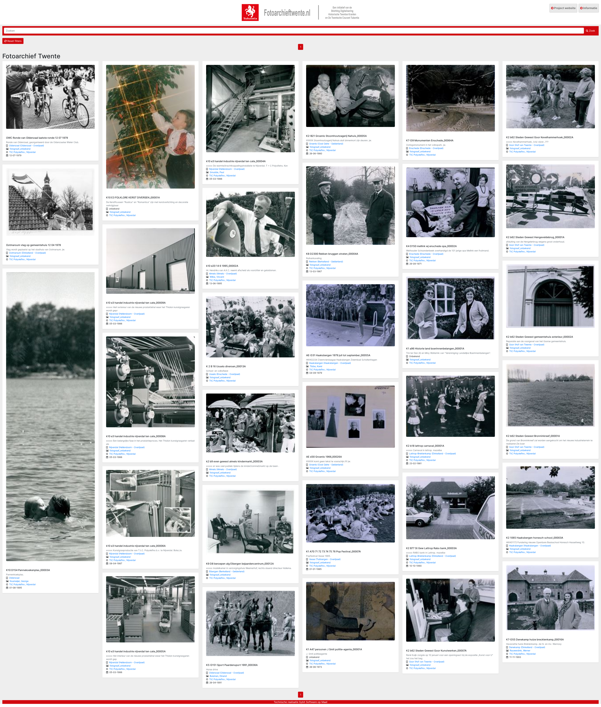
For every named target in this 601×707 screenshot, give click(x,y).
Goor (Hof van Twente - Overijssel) (426, 661)
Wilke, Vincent (217, 276)
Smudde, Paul (217, 172)
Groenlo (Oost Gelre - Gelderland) (326, 143)
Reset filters (14, 41)
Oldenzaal (14, 577)
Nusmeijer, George (19, 581)
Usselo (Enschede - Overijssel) (224, 374)
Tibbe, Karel (316, 366)
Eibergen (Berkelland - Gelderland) (226, 571)
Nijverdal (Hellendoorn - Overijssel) (127, 313)
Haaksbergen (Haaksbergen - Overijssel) (330, 363)
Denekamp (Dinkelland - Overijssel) (527, 647)
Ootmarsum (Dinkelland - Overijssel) (27, 252)
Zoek (591, 30)
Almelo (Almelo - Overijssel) (223, 273)
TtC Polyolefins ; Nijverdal (22, 152)
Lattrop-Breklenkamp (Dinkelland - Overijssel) (432, 453)
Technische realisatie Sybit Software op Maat (300, 702)
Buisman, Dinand (218, 676)
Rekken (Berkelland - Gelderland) (326, 261)
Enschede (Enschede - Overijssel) (426, 148)
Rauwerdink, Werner (520, 650)
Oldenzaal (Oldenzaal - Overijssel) (26, 145)
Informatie (590, 8)
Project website (564, 8)
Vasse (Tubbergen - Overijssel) (325, 559)
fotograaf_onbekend (20, 148)
